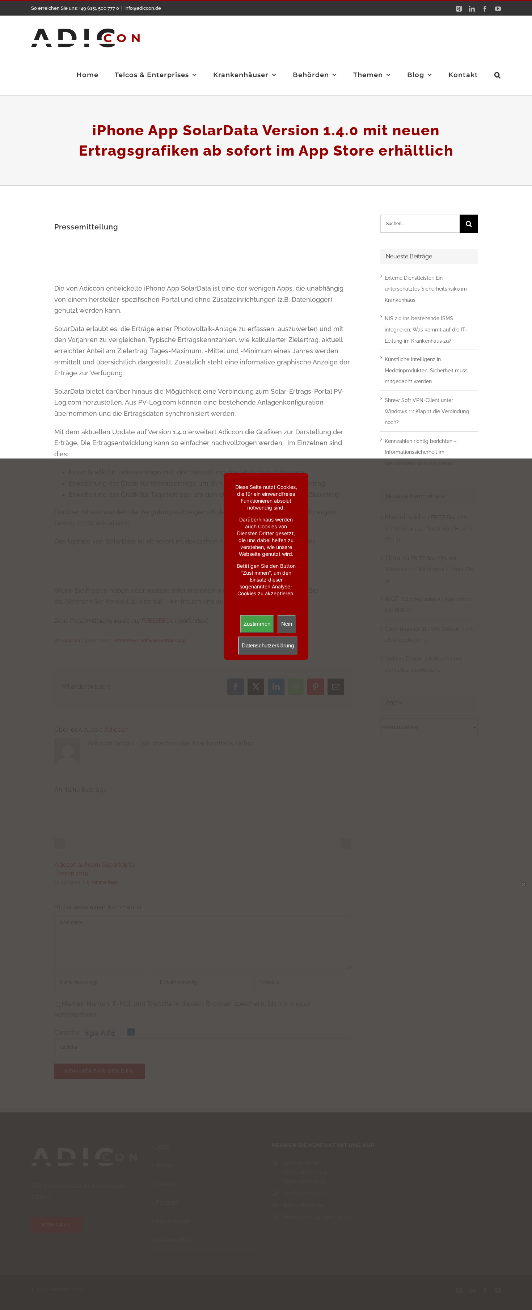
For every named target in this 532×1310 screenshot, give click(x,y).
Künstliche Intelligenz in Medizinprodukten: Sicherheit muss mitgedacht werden (426, 370)
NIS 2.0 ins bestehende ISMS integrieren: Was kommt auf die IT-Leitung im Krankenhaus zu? (426, 329)
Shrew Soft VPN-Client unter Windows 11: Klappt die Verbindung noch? (427, 411)
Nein (286, 624)
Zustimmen (257, 624)
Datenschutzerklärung (268, 645)
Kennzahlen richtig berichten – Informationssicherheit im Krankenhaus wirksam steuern (421, 452)
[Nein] (523, 884)
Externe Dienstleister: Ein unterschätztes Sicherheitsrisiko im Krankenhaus (426, 289)
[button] (497, 75)
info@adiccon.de (142, 8)
